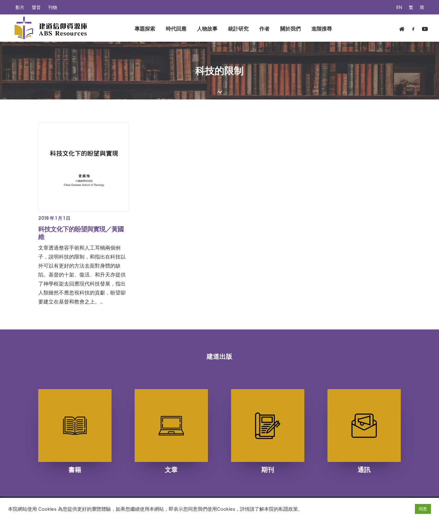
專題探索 (145, 28)
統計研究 (238, 28)
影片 (19, 7)
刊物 (52, 7)
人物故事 (207, 28)
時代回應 (176, 28)
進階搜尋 (321, 28)
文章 (171, 469)
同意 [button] (423, 508)
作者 (264, 28)
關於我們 (290, 28)
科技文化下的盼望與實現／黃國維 (81, 233)
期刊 (267, 469)
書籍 (74, 469)
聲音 (36, 7)
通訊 (364, 469)
